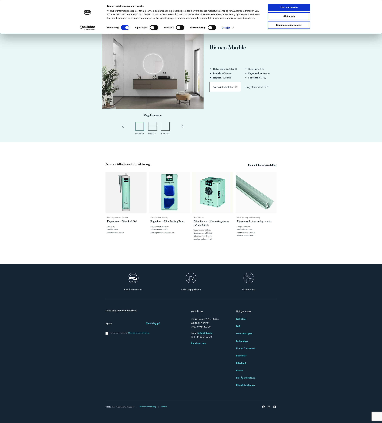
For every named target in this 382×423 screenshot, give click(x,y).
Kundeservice (198, 343)
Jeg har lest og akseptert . (130, 333)
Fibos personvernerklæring (138, 333)
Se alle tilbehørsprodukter (262, 165)
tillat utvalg (289, 16)
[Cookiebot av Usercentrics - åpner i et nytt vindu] (87, 28)
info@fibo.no (205, 333)
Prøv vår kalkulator (223, 87)
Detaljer (226, 27)
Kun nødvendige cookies (289, 25)
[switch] (154, 27)
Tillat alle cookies (289, 7)
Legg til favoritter (254, 87)
